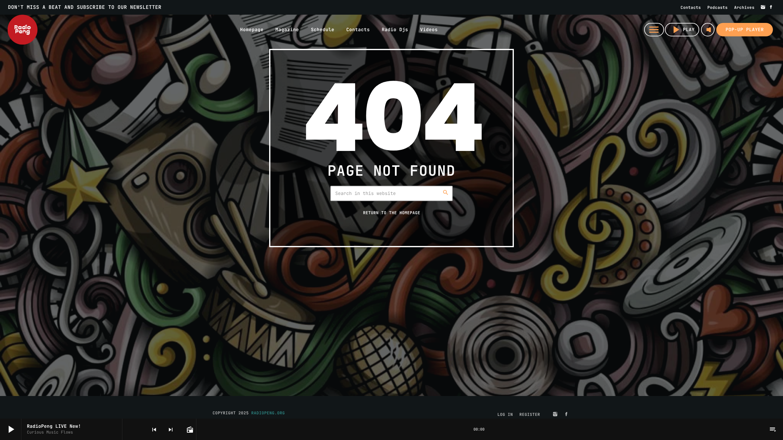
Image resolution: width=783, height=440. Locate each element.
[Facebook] (771, 7)
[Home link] (23, 30)
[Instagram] (763, 7)
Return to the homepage (391, 212)
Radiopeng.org (268, 413)
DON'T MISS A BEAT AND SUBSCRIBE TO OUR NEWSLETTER (84, 7)
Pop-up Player (744, 30)
